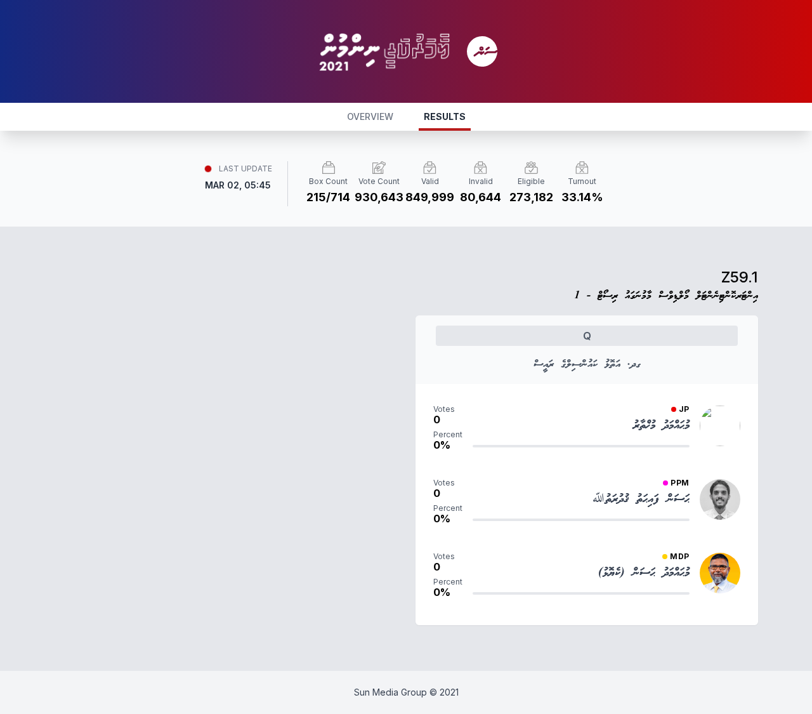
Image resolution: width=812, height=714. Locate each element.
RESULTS (445, 116)
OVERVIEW (370, 116)
